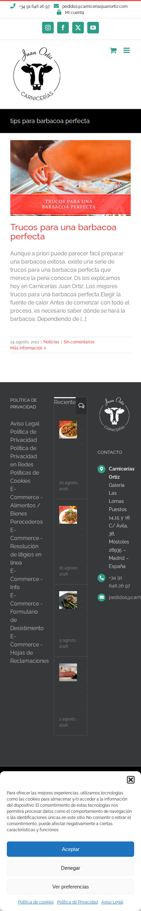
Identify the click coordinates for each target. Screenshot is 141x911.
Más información (26, 348)
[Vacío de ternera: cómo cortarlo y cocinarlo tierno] (68, 672)
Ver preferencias (70, 887)
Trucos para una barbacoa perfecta (63, 231)
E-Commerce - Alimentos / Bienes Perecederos (26, 505)
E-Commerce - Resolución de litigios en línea (26, 546)
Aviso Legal (112, 902)
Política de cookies (36, 902)
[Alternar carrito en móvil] (113, 50)
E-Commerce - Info (26, 579)
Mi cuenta (74, 12)
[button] (130, 779)
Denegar (70, 868)
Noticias (51, 342)
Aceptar (70, 849)
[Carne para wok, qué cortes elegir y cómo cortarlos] (68, 515)
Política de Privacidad (77, 902)
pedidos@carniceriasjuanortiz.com (95, 6)
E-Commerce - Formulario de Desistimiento (27, 611)
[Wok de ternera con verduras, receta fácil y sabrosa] (68, 429)
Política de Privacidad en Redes (23, 456)
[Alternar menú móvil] (127, 50)
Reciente (65, 402)
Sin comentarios (79, 342)
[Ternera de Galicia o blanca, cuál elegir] (68, 600)
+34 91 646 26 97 (119, 581)
